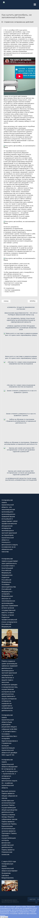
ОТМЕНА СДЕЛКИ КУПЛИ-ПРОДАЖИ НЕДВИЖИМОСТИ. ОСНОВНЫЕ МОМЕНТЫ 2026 (20, 327)
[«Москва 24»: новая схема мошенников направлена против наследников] (21, 372)
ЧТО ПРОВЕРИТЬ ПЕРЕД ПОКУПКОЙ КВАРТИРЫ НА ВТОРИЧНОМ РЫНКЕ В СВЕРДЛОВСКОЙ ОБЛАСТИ (21, 320)
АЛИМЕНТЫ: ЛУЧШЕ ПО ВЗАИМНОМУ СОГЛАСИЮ (21, 308)
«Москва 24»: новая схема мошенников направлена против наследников (21, 386)
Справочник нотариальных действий (18, 22)
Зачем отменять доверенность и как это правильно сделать (21, 414)
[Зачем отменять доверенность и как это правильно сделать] (21, 401)
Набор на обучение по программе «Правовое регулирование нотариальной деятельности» (21, 443)
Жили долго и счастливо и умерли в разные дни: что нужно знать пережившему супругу (21, 357)
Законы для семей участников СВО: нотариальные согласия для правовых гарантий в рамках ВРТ (21, 472)
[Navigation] (35, 4)
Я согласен (4, 917)
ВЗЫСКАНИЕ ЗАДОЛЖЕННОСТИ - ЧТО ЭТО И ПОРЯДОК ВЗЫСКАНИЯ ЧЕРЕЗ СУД (21, 314)
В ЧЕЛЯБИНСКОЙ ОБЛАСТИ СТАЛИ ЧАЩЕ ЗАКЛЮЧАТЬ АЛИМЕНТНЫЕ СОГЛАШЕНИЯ (21, 479)
